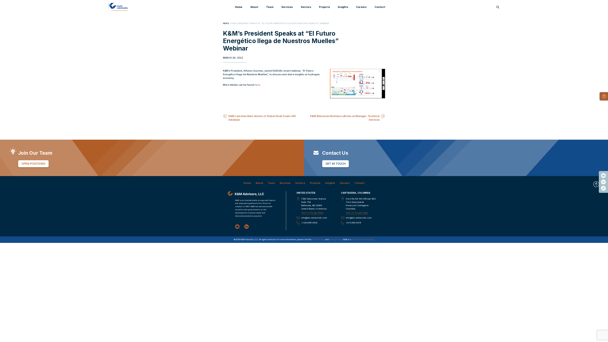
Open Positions (33, 163)
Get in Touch (335, 163)
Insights (343, 7)
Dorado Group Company (362, 239)
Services (287, 7)
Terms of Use (318, 239)
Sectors (306, 7)
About (254, 7)
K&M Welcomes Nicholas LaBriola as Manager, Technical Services (345, 117)
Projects (324, 7)
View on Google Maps (312, 212)
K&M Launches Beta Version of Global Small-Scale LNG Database (262, 117)
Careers (361, 7)
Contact (380, 7)
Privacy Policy (335, 239)
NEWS (226, 23)
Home (238, 7)
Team (269, 7)
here (257, 84)
